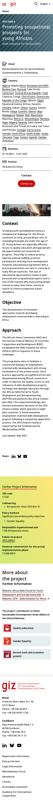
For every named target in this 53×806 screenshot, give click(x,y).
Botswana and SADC (38, 85)
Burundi (21, 89)
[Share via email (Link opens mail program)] (25, 457)
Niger (5, 122)
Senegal (21, 129)
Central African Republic (28, 93)
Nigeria (13, 122)
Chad (45, 93)
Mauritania (37, 115)
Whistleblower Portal (13, 771)
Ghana (24, 107)
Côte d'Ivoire (28, 96)
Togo (16, 137)
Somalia (6, 133)
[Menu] (4, 4)
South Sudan (33, 133)
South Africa (18, 133)
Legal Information (12, 766)
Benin (23, 85)
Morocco (18, 118)
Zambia (42, 137)
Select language (45, 4)
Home (5, 11)
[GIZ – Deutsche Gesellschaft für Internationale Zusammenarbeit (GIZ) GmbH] (13, 4)
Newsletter (8, 776)
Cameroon (8, 93)
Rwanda (22, 122)
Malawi (20, 115)
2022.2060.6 (8, 540)
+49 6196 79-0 (17, 731)
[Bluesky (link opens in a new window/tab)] (12, 746)
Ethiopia (6, 107)
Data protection (11, 761)
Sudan (44, 133)
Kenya (13, 111)
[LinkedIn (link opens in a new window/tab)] (4, 746)
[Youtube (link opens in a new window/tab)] (19, 746)
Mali (27, 115)
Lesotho (22, 111)
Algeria (6, 85)
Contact (6, 781)
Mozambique (32, 118)
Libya (39, 111)
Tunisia (24, 137)
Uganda (33, 137)
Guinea (33, 107)
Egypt (40, 100)
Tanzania (7, 137)
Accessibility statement (15, 786)
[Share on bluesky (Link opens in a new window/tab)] (19, 457)
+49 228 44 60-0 (18, 709)
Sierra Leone (34, 129)
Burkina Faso (9, 89)
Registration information (16, 756)
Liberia (32, 111)
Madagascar (8, 115)
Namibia (44, 118)
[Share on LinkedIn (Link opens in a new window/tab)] (14, 457)
